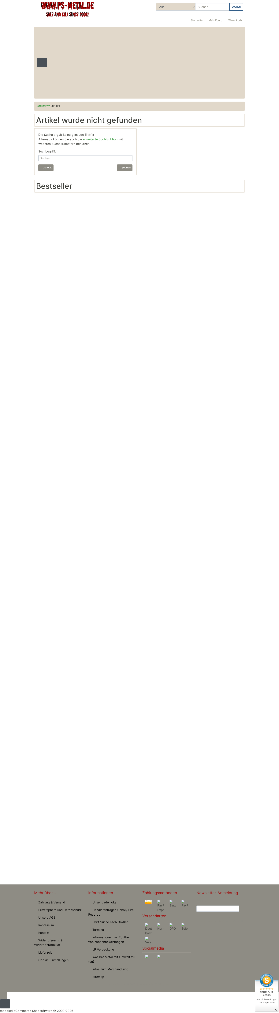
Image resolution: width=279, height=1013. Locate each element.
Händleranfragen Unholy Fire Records (111, 912)
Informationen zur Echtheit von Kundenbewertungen (109, 939)
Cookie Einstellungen (52, 960)
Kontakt (42, 933)
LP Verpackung (102, 949)
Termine (97, 930)
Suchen (236, 7)
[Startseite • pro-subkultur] (67, 13)
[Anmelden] (242, 909)
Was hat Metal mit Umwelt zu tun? (111, 959)
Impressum (45, 925)
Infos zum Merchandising (109, 969)
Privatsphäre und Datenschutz (59, 910)
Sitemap (97, 977)
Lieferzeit (44, 952)
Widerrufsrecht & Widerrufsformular (48, 942)
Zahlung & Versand (50, 902)
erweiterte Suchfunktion (100, 139)
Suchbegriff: (47, 151)
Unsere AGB (45, 917)
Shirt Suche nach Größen (109, 922)
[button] (215, 18)
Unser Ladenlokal (104, 902)
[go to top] (3, 995)
